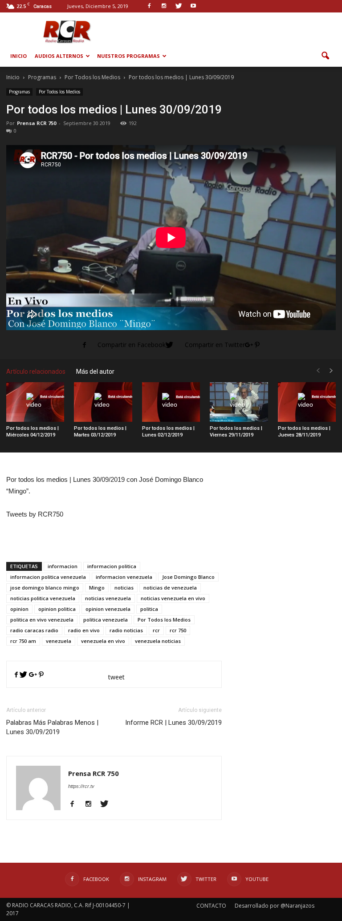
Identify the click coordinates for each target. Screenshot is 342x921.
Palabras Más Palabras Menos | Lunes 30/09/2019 (52, 727)
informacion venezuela (124, 577)
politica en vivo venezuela (41, 619)
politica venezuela (105, 619)
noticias (124, 587)
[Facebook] (75, 804)
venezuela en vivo (103, 641)
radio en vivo (84, 630)
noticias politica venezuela (42, 598)
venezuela (58, 641)
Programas (19, 92)
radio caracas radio (34, 630)
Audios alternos (59, 56)
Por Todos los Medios (59, 92)
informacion (62, 566)
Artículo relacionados (35, 371)
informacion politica (111, 566)
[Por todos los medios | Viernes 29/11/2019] (239, 402)
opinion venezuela (108, 609)
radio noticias (126, 630)
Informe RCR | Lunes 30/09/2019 (173, 723)
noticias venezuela (108, 598)
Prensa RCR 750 (36, 123)
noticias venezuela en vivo (173, 598)
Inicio (18, 56)
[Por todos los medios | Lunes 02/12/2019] (171, 402)
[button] (325, 56)
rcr (156, 630)
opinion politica (57, 609)
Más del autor (95, 371)
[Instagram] (91, 804)
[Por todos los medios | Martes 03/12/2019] (103, 402)
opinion (19, 609)
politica (149, 609)
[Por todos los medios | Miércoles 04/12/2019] (35, 402)
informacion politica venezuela (48, 577)
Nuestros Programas (128, 56)
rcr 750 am (23, 641)
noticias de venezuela (170, 587)
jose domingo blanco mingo (44, 587)
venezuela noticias (158, 641)
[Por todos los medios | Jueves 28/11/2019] (307, 402)
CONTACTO (211, 905)
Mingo (97, 587)
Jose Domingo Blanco (188, 577)
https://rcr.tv (81, 786)
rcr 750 (178, 630)
